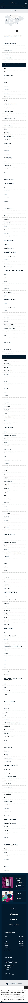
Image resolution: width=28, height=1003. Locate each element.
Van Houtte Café (7, 424)
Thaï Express (6, 751)
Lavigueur (6, 64)
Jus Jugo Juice (7, 712)
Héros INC (6, 837)
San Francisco (7, 406)
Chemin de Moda (7, 449)
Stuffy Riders (6, 808)
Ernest (5, 335)
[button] (14, 7)
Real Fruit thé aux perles (9, 736)
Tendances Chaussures (8, 179)
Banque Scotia (7, 769)
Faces (5, 122)
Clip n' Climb (6, 826)
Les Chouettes (7, 610)
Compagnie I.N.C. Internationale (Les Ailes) (13, 460)
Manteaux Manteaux (8, 75)
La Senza (6, 477)
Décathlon (6, 259)
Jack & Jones (6, 567)
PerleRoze (6, 86)
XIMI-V (5, 100)
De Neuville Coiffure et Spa (9, 118)
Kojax (5, 715)
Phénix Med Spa (7, 143)
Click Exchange (7, 773)
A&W (5, 687)
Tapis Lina (6, 866)
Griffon (5, 274)
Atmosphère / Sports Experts (10, 43)
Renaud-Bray (6, 285)
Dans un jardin (7, 115)
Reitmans (6, 395)
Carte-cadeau (14, 924)
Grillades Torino (7, 349)
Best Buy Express (7, 190)
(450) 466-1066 (8, 967)
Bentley (5, 47)
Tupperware (6, 870)
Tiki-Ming (6, 754)
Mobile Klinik (6, 219)
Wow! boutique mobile (8, 240)
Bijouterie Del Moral (8, 50)
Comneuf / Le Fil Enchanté (9, 328)
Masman (5, 79)
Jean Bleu (6, 470)
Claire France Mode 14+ (9, 324)
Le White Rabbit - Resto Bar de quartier (12, 722)
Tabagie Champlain (8, 292)
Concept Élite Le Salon (8, 111)
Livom (5, 71)
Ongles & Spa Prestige (8, 136)
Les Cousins (6, 488)
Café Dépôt (6, 694)
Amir (5, 683)
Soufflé (5, 740)
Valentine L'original (8, 758)
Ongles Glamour (7, 132)
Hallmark (6, 278)
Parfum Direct (7, 139)
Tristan (5, 420)
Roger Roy (6, 89)
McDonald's (6, 733)
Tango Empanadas (8, 747)
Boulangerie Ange (7, 690)
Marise (5, 506)
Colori (5, 456)
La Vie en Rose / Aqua (8, 353)
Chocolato (6, 321)
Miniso (5, 82)
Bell (4, 187)
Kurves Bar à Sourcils (8, 125)
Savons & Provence (8, 147)
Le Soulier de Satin (8, 787)
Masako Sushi (7, 726)
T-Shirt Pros (6, 527)
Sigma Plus (6, 226)
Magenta (6, 797)
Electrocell (6, 201)
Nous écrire (7, 969)
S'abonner (18, 898)
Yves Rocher (6, 154)
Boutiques (14, 909)
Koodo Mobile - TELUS (8, 208)
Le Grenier (6, 360)
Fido (5, 205)
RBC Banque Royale (8, 801)
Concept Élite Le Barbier (9, 108)
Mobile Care (6, 215)
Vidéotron (6, 229)
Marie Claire (6, 374)
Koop (5, 61)
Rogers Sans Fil (7, 222)
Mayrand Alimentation (8, 248)
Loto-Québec (6, 790)
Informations (14, 914)
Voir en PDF (13, 31)
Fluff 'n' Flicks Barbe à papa (9, 701)
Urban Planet (6, 96)
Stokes (5, 413)
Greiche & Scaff (7, 342)
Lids (5, 68)
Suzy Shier (6, 520)
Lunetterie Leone (7, 367)
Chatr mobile (6, 198)
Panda (5, 176)
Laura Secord (7, 719)
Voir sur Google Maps (9, 965)
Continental (6, 463)
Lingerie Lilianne (7, 363)
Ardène (5, 40)
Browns (5, 161)
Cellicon (5, 194)
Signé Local (6, 93)
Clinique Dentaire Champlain (10, 776)
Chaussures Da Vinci (8, 57)
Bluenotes (6, 438)
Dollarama (6, 263)
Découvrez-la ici (19, 886)
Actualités (14, 919)
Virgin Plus (6, 233)
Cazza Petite (6, 317)
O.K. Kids (6, 388)
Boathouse (6, 54)
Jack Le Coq (6, 708)
